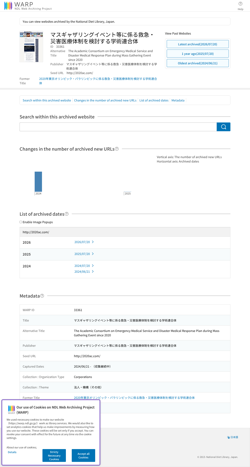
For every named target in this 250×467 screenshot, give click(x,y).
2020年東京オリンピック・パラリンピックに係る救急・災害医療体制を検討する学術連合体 (98, 80)
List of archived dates (153, 100)
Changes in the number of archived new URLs (105, 100)
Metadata (177, 100)
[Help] (117, 149)
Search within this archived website (47, 100)
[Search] (223, 126)
